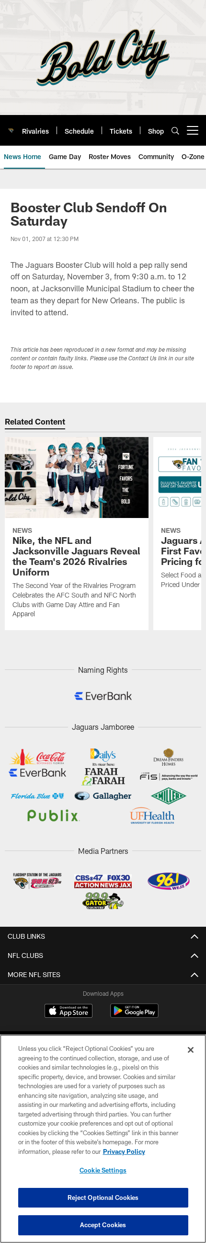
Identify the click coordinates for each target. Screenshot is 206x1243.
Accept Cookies (103, 1225)
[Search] (175, 130)
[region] (103, 1139)
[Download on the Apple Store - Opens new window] (68, 1012)
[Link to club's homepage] (11, 126)
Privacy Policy (124, 1151)
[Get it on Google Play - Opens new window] (134, 1015)
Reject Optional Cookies (103, 1197)
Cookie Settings (103, 1170)
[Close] (190, 1049)
